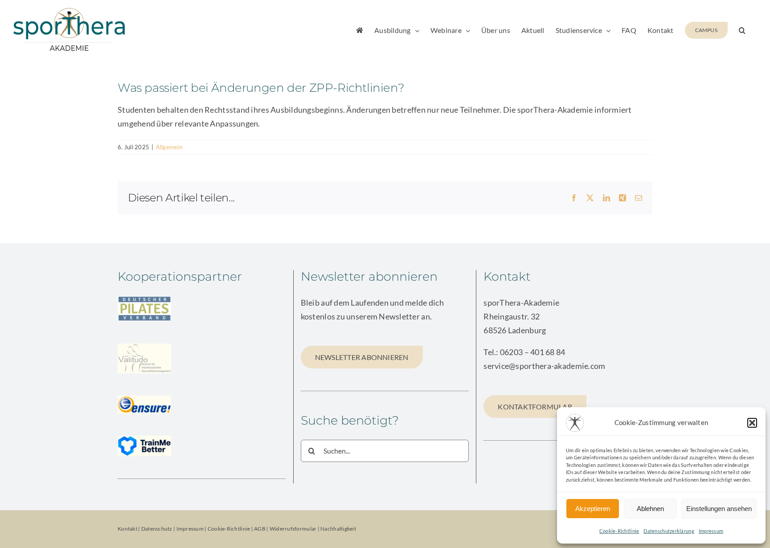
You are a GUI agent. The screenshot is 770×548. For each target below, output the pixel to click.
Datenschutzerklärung (668, 531)
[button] (752, 422)
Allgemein (169, 147)
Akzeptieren (592, 508)
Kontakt (127, 528)
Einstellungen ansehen (719, 508)
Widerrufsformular (294, 528)
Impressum (711, 531)
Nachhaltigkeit (338, 528)
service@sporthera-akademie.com (544, 366)
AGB (260, 528)
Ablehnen (650, 508)
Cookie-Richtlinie (619, 531)
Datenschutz (156, 528)
